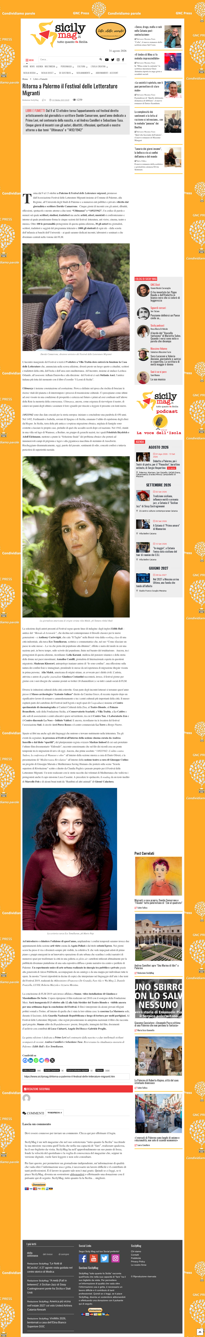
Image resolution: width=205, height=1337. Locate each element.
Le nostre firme (138, 1265)
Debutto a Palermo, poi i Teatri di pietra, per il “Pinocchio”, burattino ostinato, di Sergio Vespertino (158, 464)
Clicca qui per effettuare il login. (97, 1133)
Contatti (135, 1254)
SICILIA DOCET (47, 72)
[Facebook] (123, 59)
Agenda (140, 442)
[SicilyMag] (59, 46)
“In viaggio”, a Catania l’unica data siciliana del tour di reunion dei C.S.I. (156, 551)
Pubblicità (136, 1258)
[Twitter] (112, 59)
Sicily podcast (157, 325)
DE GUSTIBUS (65, 72)
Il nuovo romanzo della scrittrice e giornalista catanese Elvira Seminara (149, 167)
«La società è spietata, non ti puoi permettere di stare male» (149, 86)
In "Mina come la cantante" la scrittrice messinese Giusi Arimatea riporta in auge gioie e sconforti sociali (148, 70)
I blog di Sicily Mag (146, 279)
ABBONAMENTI (102, 72)
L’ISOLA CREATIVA (98, 66)
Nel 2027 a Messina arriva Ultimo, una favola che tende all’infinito (157, 582)
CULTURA (81, 66)
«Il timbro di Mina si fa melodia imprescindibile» (147, 56)
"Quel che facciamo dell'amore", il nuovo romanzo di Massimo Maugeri (148, 137)
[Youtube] (107, 59)
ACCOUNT (114, 72)
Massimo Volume (159, 349)
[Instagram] (118, 59)
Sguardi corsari (158, 308)
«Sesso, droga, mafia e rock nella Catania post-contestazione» (148, 30)
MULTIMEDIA (50, 66)
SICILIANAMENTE (83, 72)
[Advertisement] (76, 163)
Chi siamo (136, 1251)
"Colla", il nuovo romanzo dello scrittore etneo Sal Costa (148, 43)
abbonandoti (77, 1174)
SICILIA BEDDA (29, 72)
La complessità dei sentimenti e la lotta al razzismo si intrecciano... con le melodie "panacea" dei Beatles (149, 119)
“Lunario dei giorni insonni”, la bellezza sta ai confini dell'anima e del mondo (148, 152)
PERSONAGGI (66, 66)
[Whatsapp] (36, 1060)
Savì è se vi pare (158, 372)
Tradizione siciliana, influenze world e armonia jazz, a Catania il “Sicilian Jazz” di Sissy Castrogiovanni (157, 501)
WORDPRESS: (55, 1112)
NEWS (32, 66)
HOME (25, 66)
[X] (52, 1060)
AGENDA (39, 66)
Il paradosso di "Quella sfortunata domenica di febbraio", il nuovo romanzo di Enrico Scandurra (149, 100)
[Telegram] (41, 1060)
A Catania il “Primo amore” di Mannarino (166, 527)
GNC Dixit (155, 285)
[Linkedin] (30, 1060)
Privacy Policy (138, 1261)
